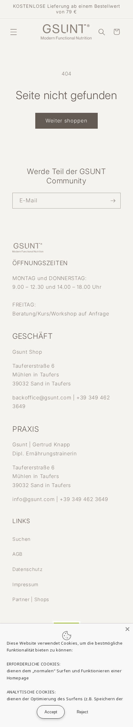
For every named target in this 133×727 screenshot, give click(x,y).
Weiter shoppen (66, 120)
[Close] (127, 629)
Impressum (25, 584)
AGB (17, 554)
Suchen (21, 539)
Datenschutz (27, 569)
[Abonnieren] (112, 201)
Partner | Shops (30, 599)
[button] (13, 31)
